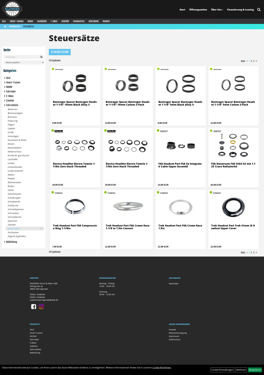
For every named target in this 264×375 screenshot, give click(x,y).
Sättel (10, 190)
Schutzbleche (14, 216)
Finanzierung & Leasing (240, 9)
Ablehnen (241, 369)
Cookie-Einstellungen (222, 369)
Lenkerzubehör (15, 170)
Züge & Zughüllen (17, 236)
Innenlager (13, 136)
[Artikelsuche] (259, 10)
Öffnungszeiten (198, 9)
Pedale (11, 178)
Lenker (11, 163)
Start (182, 9)
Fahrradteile (79, 21)
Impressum (174, 336)
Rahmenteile (14, 182)
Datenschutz (174, 339)
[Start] (5, 26)
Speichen (12, 220)
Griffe (10, 132)
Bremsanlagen (15, 113)
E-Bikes (54, 21)
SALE (4, 21)
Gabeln (11, 128)
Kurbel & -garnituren (18, 155)
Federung (12, 120)
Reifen (11, 186)
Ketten (11, 143)
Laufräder (13, 159)
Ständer (12, 224)
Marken (106, 21)
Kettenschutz (14, 151)
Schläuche (13, 205)
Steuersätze (28, 26)
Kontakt (172, 329)
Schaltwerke (14, 201)
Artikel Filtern (61, 51)
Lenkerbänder (15, 166)
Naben (11, 174)
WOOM (30, 21)
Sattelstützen (14, 193)
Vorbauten (13, 232)
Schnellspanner (16, 209)
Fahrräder (42, 21)
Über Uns (216, 9)
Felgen (11, 124)
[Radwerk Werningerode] (12, 9)
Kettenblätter (14, 147)
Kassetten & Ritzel (17, 140)
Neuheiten (174, 283)
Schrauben (13, 213)
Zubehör (65, 21)
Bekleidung (94, 21)
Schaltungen (14, 197)
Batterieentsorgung (178, 333)
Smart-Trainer (17, 21)
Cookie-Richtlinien (161, 367)
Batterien (12, 109)
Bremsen (12, 116)
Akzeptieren (255, 369)
